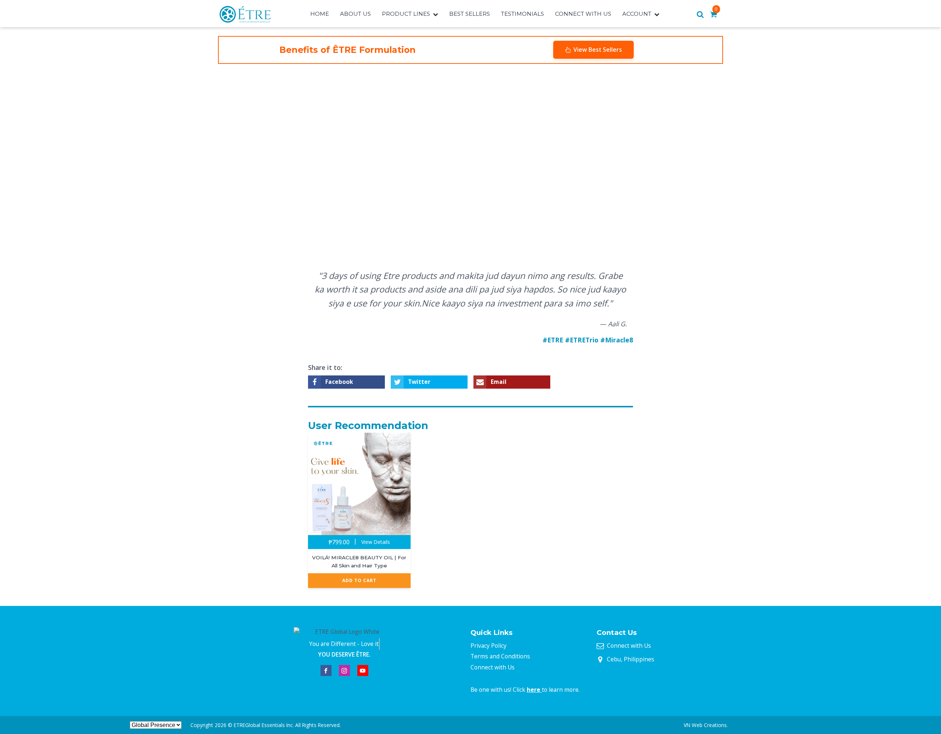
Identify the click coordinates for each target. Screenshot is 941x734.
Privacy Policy (488, 646)
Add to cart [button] (359, 580)
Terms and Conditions (500, 656)
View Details (375, 541)
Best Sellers (469, 13)
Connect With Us (583, 13)
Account (636, 13)
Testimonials (522, 13)
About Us (355, 13)
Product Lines (406, 13)
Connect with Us (492, 667)
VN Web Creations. (706, 725)
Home (319, 13)
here (534, 690)
